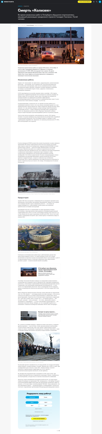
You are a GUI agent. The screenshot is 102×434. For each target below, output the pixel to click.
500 (31, 405)
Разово (45, 397)
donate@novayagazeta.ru (42, 424)
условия (46, 415)
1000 (45, 402)
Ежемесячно (32, 397)
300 (45, 405)
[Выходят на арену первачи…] (39, 314)
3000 (32, 402)
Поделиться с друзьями (38, 421)
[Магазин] (93, 2)
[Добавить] (100, 2)
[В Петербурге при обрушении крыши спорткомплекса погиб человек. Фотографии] (39, 271)
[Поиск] (96, 2)
